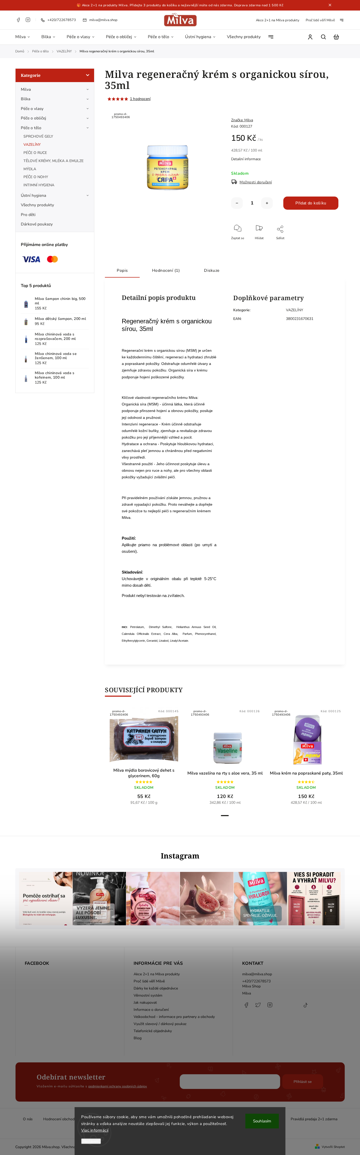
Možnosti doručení (256, 182)
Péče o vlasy (32, 108)
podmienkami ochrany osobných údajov (117, 1086)
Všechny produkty (37, 205)
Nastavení (91, 1141)
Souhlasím (262, 1121)
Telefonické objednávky (153, 1030)
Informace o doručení (151, 1009)
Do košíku (131, 739)
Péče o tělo (31, 127)
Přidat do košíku (310, 203)
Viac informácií (95, 1130)
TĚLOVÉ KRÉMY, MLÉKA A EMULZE (53, 160)
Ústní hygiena (33, 195)
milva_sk (258, 1007)
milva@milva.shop (257, 974)
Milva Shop (251, 986)
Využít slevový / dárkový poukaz (160, 1023)
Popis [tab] (122, 270)
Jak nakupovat (145, 1002)
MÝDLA (29, 169)
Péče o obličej (33, 118)
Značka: (242, 120)
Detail (156, 739)
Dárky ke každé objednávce (156, 988)
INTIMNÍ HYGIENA (38, 185)
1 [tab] (225, 815)
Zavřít (322, 245)
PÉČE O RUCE (35, 152)
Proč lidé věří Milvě (320, 20)
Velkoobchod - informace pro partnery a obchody (174, 1016)
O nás (28, 1119)
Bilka (25, 99)
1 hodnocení (140, 99)
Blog (138, 1038)
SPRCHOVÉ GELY (38, 136)
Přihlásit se (303, 1081)
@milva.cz (305, 1007)
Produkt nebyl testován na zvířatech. (153, 596)
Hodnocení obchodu (60, 1119)
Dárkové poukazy (37, 224)
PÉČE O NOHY (35, 176)
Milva (26, 89)
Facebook (18, 20)
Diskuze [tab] (212, 270)
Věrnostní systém (148, 995)
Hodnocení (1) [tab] (166, 270)
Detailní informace (246, 159)
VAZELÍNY (32, 144)
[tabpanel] (143, 759)
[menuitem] (25, 37)
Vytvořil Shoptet (333, 1147)
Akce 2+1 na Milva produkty (277, 20)
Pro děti (28, 214)
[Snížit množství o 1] (237, 203)
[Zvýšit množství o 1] (267, 203)
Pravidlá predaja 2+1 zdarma (314, 1119)
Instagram (28, 20)
